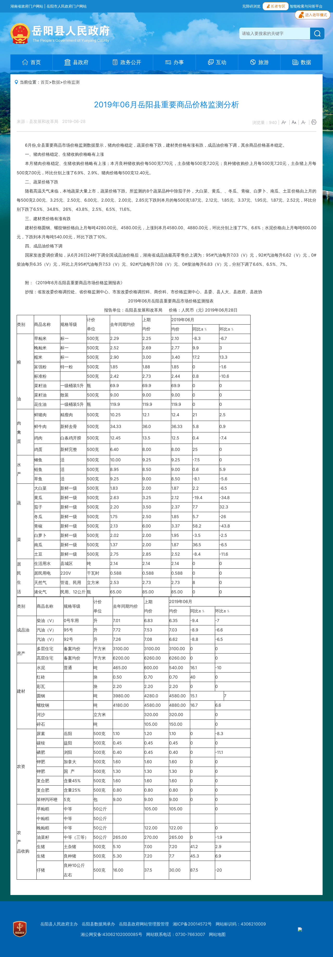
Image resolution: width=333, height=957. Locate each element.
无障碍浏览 (251, 6)
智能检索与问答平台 (306, 6)
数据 (56, 82)
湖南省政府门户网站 (26, 6)
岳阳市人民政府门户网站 (67, 6)
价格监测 (71, 82)
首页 (45, 82)
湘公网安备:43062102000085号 (111, 934)
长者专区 (278, 6)
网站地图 (217, 934)
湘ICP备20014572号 (192, 924)
